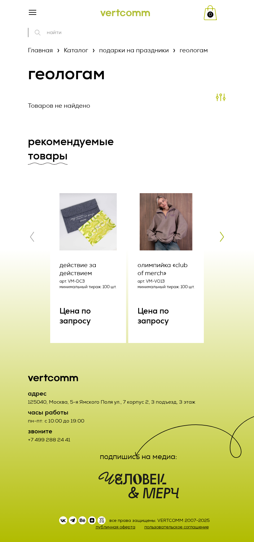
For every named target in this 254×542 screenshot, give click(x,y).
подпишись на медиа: (138, 456)
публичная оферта (115, 527)
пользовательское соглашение (176, 527)
